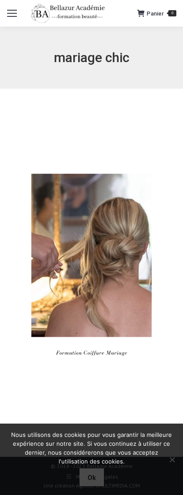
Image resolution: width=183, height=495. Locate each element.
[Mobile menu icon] (12, 13)
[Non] (171, 459)
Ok (92, 477)
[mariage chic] (91, 270)
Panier (160, 13)
